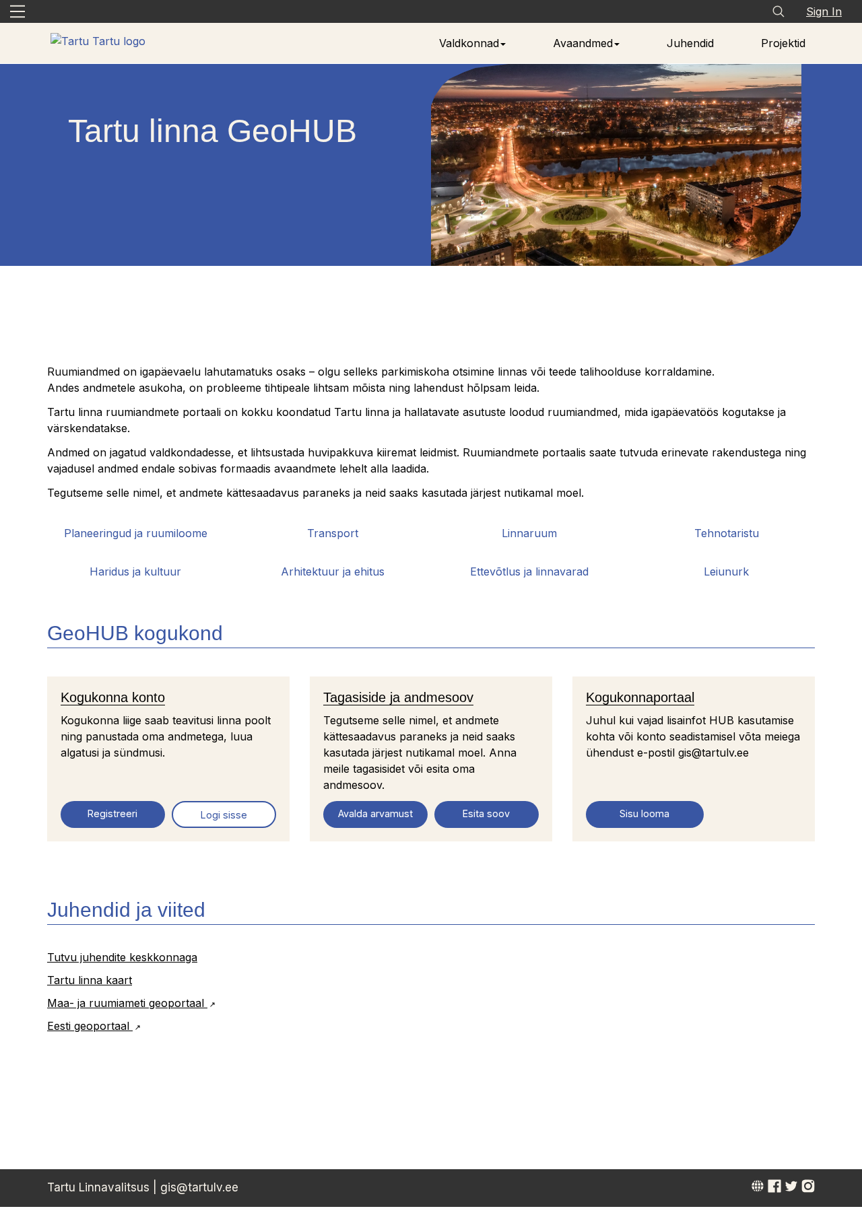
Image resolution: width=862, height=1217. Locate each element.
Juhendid (690, 43)
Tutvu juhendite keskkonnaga (122, 957)
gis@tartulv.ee (199, 1187)
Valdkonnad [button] (469, 43)
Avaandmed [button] (583, 43)
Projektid (783, 43)
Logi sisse (224, 815)
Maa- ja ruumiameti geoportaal (127, 1003)
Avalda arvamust (375, 813)
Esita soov (486, 813)
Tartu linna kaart (89, 980)
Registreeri (112, 813)
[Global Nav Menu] (17, 11)
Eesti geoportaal (90, 1026)
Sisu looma (644, 813)
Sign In (824, 11)
